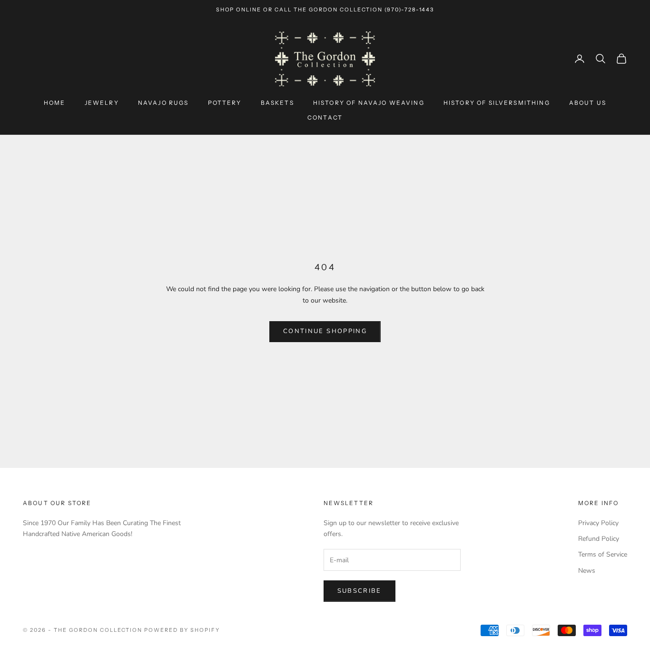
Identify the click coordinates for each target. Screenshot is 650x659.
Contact (325, 117)
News (586, 570)
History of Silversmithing (496, 102)
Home (55, 102)
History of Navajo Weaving (368, 102)
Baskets (277, 102)
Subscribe (359, 591)
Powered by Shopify (182, 630)
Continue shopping (325, 331)
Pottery (225, 102)
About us (587, 102)
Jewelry (102, 102)
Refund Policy (598, 538)
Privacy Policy (598, 522)
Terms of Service (602, 554)
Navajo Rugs (163, 102)
